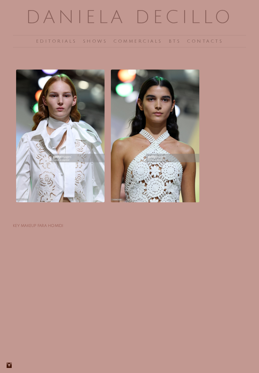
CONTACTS (205, 41)
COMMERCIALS (137, 41)
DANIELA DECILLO (129, 17)
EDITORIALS (56, 41)
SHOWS (95, 41)
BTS (175, 41)
